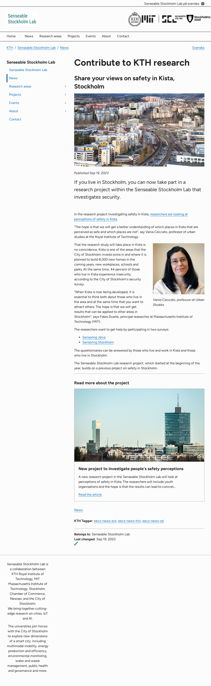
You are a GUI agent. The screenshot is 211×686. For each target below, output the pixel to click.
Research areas (50, 36)
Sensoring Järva (94, 337)
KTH (10, 48)
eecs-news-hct (129, 521)
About (106, 36)
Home (11, 36)
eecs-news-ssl (153, 521)
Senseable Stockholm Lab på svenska (171, 4)
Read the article (90, 494)
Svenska (198, 48)
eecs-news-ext (105, 521)
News (29, 36)
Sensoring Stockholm (98, 342)
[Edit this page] (76, 543)
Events (91, 36)
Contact (123, 36)
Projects (74, 36)
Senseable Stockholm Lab (37, 48)
